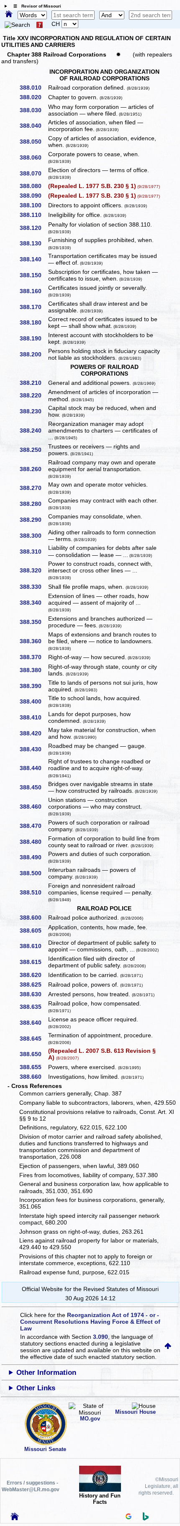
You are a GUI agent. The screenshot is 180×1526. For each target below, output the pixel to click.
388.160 (33, 291)
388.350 (33, 622)
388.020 (33, 97)
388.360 (33, 641)
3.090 (100, 1336)
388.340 (33, 602)
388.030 (33, 110)
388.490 (33, 857)
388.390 (33, 686)
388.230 (33, 411)
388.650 (33, 1054)
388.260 (33, 469)
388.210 (33, 382)
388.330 (33, 586)
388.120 (33, 227)
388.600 (33, 917)
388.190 (33, 338)
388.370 (33, 657)
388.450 (33, 787)
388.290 (33, 519)
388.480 (33, 841)
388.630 (33, 994)
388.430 (33, 749)
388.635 (33, 1006)
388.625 (33, 984)
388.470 (33, 825)
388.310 (33, 551)
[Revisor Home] (14, 1518)
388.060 (33, 157)
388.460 (33, 806)
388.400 (33, 701)
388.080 (33, 186)
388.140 (33, 259)
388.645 (33, 1038)
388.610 (33, 946)
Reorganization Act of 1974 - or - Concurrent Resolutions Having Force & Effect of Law (90, 1322)
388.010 (33, 87)
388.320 (33, 570)
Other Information (46, 1372)
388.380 (33, 670)
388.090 (33, 195)
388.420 (33, 733)
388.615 (33, 962)
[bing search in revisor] (146, 1518)
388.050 (33, 141)
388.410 (33, 717)
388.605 (33, 930)
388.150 (33, 275)
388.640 (33, 1022)
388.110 (33, 214)
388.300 (33, 535)
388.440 (33, 768)
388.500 (33, 873)
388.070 (33, 173)
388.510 (33, 892)
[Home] (9, 14)
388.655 (33, 1067)
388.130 (33, 243)
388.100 (33, 205)
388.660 (33, 1076)
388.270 (33, 488)
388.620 (33, 975)
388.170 (33, 307)
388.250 (33, 449)
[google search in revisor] (128, 1517)
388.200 (33, 354)
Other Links (35, 1388)
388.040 (33, 125)
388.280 (33, 503)
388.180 (33, 322)
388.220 (33, 395)
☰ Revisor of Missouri (35, 6)
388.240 (33, 430)
